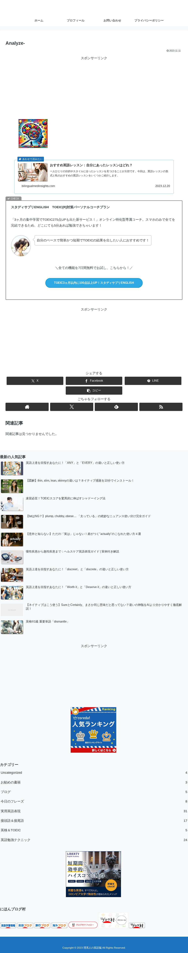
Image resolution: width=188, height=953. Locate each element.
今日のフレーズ (94, 801)
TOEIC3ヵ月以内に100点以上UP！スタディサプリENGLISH (94, 282)
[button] (94, 390)
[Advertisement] (94, 87)
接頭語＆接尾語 (94, 820)
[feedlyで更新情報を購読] (116, 407)
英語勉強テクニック (94, 840)
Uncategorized (94, 772)
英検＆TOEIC (94, 830)
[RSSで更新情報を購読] (160, 407)
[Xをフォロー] (71, 407)
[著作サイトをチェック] (27, 407)
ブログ (94, 792)
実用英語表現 (94, 811)
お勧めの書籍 (94, 782)
